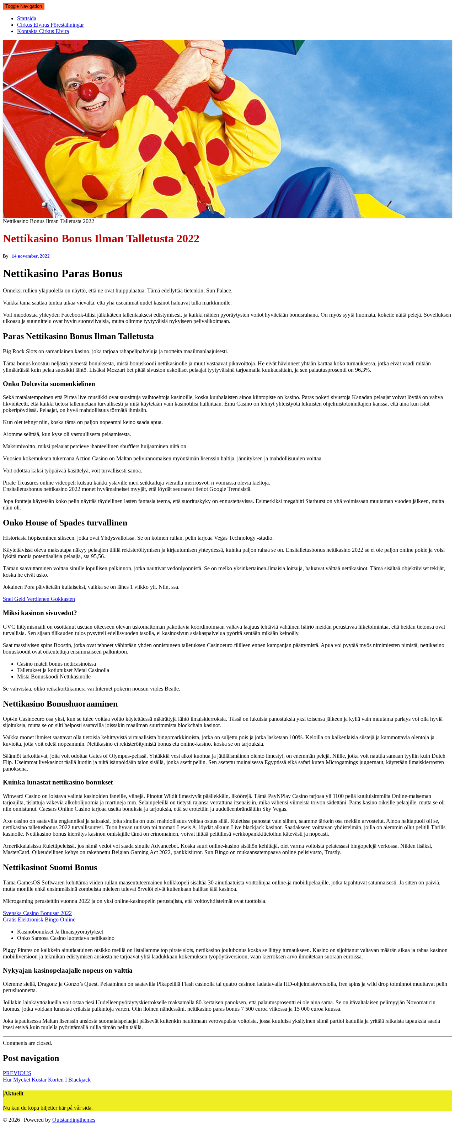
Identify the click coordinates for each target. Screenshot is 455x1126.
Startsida (26, 18)
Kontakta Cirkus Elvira (43, 31)
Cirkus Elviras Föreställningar (50, 25)
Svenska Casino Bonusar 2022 (37, 913)
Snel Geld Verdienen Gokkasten (39, 599)
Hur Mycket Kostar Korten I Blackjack (47, 1076)
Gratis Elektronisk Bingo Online (39, 919)
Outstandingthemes (73, 1120)
